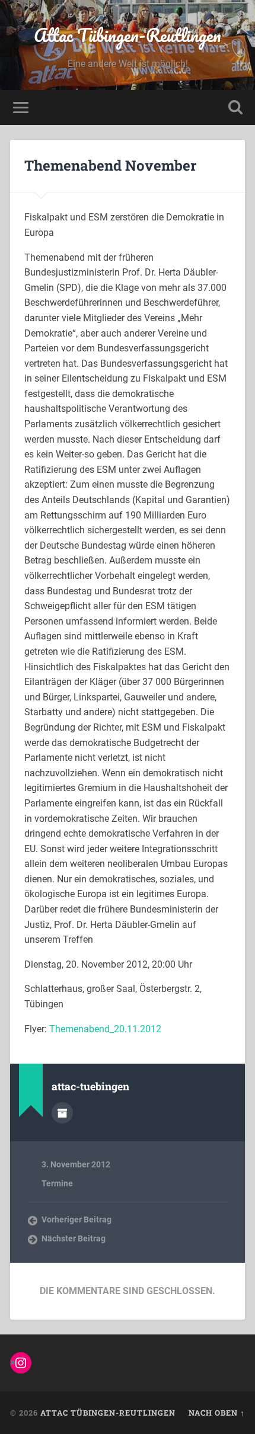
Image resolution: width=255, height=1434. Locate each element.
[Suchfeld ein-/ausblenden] (235, 107)
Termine (57, 1183)
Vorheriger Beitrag (76, 1219)
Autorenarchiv (62, 1112)
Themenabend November (110, 165)
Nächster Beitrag (74, 1238)
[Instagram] (20, 1363)
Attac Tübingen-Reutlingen (127, 35)
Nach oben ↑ (217, 1412)
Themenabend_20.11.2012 (105, 1029)
